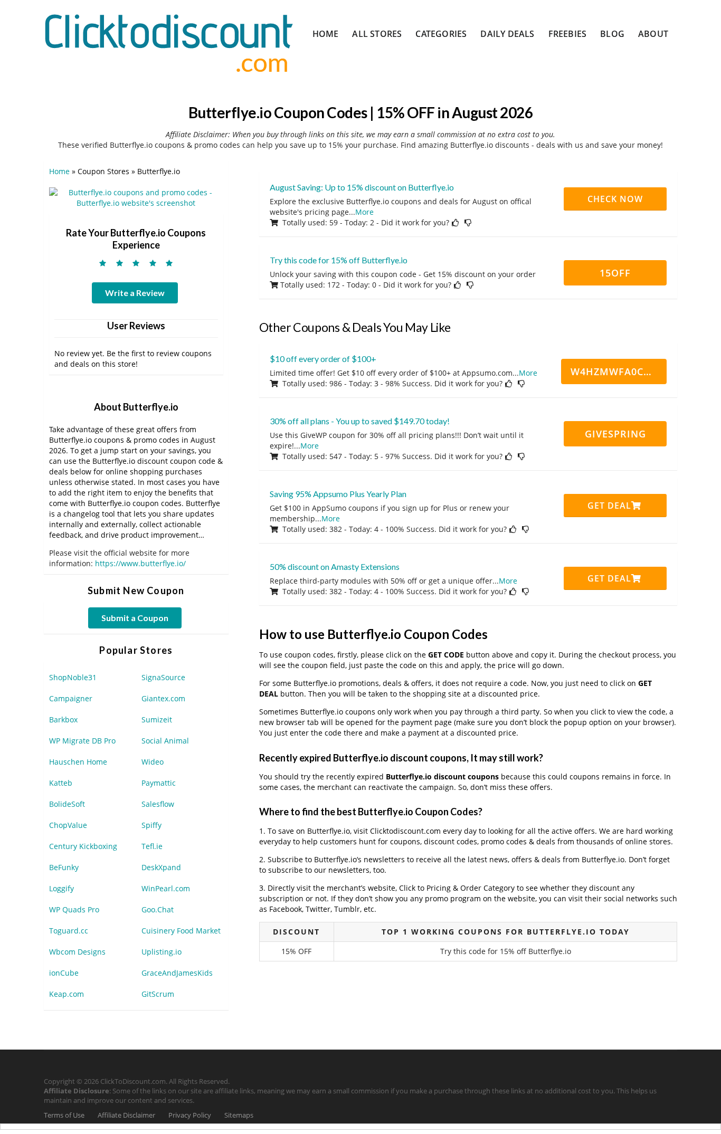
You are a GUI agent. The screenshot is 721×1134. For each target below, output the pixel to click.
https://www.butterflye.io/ (140, 563)
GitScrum (157, 994)
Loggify (61, 888)
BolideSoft (67, 804)
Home (325, 34)
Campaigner (70, 698)
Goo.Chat (157, 909)
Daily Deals (507, 34)
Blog (612, 34)
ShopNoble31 (73, 677)
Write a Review (135, 293)
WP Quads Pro (74, 909)
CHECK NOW (615, 199)
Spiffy (151, 825)
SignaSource (163, 677)
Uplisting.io (161, 952)
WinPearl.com (165, 888)
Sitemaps (238, 1115)
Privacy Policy (189, 1115)
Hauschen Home (78, 762)
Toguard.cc (68, 931)
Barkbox (63, 719)
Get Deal (609, 505)
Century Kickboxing (83, 846)
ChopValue (68, 825)
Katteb (60, 783)
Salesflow (157, 804)
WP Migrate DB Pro (82, 741)
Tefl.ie (152, 846)
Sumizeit (156, 719)
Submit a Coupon (134, 618)
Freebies (567, 34)
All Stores (377, 34)
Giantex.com (163, 698)
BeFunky (64, 867)
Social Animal (165, 741)
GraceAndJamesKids (177, 973)
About (653, 34)
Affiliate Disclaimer (126, 1115)
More (364, 212)
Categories (441, 34)
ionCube (64, 973)
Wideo (152, 762)
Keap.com (66, 994)
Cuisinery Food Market (181, 931)
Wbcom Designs (77, 952)
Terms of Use (64, 1115)
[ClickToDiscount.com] (168, 42)
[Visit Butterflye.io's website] (136, 197)
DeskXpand (161, 867)
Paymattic (158, 783)
